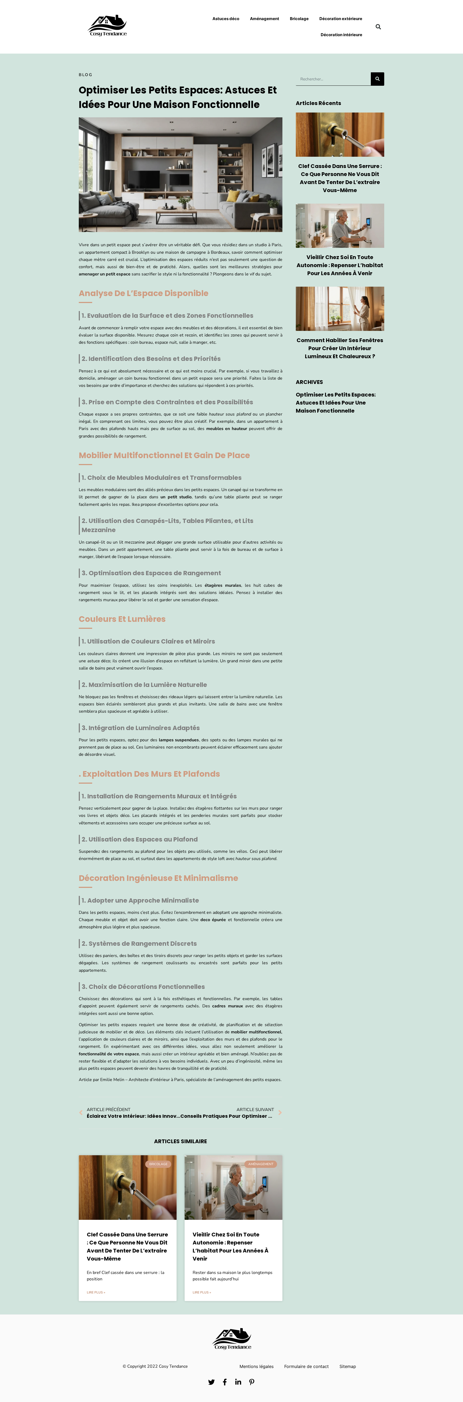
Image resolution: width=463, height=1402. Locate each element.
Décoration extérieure (340, 18)
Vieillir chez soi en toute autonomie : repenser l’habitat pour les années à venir (340, 265)
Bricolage (299, 18)
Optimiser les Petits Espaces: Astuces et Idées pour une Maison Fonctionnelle (336, 402)
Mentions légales (257, 1366)
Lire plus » (96, 1292)
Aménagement (264, 18)
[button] (378, 26)
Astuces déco (225, 18)
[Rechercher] (377, 78)
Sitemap (347, 1366)
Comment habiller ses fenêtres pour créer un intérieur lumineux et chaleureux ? (340, 348)
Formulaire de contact (306, 1366)
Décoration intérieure (341, 34)
